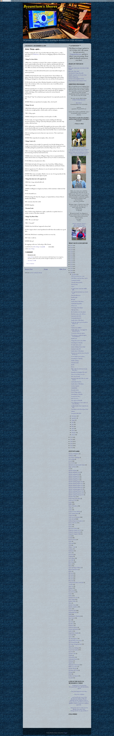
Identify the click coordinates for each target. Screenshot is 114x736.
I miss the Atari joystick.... (77, 282)
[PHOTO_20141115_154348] (79, 148)
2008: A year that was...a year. (78, 276)
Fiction (70, 526)
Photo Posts (71, 590)
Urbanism (71, 661)
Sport (70, 620)
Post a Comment (30, 263)
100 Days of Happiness (74, 453)
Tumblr (70, 655)
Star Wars (71, 623)
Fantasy (70, 524)
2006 (71, 439)
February (74, 432)
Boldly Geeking (74, 360)
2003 (71, 445)
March (73, 430)
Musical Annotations (73, 569)
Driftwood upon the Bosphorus (76, 521)
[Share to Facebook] (52, 246)
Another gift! (74, 297)
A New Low (74, 305)
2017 (71, 254)
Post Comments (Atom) (36, 272)
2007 (71, 437)
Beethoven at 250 (72, 500)
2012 (71, 264)
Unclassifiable (72, 657)
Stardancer (71, 625)
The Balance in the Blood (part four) (79, 409)
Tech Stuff (71, 635)
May (73, 426)
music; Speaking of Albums (75, 567)
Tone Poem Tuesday (73, 650)
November (74, 416)
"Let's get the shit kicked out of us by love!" (79, 292)
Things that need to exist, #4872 (78, 340)
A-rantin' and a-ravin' (76, 345)
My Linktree (79, 103)
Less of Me (71, 560)
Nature (70, 571)
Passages (70, 588)
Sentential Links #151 (76, 349)
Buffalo (70, 504)
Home (46, 269)
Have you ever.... (75, 398)
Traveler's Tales (72, 653)
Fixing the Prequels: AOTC (75, 530)
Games (70, 541)
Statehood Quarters (73, 627)
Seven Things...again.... (76, 392)
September (74, 418)
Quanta (73, 411)
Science (70, 608)
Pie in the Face (72, 592)
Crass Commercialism (73, 513)
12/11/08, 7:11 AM (32, 260)
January (73, 434)
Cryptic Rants (72, 515)
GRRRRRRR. (74, 388)
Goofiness (71, 549)
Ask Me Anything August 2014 (76, 489)
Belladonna (36, 54)
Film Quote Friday (73, 528)
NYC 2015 (71, 580)
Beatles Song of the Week (74, 498)
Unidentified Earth (73, 659)
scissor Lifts (30, 257)
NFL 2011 (71, 579)
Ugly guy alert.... (75, 310)
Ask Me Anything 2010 (74, 478)
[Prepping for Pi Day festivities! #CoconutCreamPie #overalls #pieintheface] (79, 687)
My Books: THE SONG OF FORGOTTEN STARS (79, 68)
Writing (70, 672)
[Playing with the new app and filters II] (79, 711)
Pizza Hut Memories (76, 295)
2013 (71, 262)
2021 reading (72, 459)
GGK (70, 545)
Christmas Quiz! (74, 362)
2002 (71, 447)
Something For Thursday (74, 616)
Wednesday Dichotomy (74, 665)
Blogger (65, 733)
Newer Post (29, 269)
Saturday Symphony (73, 607)
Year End (71, 678)
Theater (70, 646)
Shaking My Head (73, 612)
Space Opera (71, 618)
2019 (71, 250)
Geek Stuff (71, 543)
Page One (71, 586)
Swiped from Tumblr (73, 633)
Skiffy (70, 614)
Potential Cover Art (73, 597)
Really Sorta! (74, 338)
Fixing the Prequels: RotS (74, 532)
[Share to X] (51, 246)
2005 (71, 441)
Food (70, 536)
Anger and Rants (72, 467)
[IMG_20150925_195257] (79, 225)
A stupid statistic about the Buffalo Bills (79, 289)
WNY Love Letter (73, 666)
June (73, 424)
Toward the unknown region (78, 333)
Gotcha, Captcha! (75, 386)
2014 (71, 260)
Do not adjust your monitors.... (78, 356)
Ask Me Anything (73, 470)
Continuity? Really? (75, 280)
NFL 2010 (71, 577)
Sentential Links (72, 610)
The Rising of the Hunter (77, 308)
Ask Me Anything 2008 (74, 474)
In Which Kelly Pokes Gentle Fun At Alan (79, 406)
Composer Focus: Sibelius (74, 511)
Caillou (70, 508)
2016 (71, 256)
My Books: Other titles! (74, 71)
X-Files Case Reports (73, 676)
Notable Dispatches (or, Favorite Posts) (77, 75)
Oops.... (73, 286)
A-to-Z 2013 (72, 463)
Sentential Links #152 (76, 316)
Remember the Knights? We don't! (79, 372)
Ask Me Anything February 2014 (76, 495)
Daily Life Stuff (72, 519)
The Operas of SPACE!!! (76, 400)
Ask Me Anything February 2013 (76, 493)
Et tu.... (72, 367)
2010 (71, 268)
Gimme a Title (72, 547)
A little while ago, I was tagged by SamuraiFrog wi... (79, 330)
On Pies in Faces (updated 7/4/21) (76, 79)
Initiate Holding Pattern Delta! (78, 347)
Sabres (70, 603)
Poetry (70, 594)
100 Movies (71, 455)
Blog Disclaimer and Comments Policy (77, 80)
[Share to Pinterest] (53, 246)
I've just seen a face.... (76, 396)
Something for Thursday (77, 343)
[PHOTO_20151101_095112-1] (79, 223)
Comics (70, 509)
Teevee (70, 637)
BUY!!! (72, 365)
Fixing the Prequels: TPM (74, 534)
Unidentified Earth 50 (76, 382)
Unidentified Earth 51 (76, 318)
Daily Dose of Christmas (74, 517)
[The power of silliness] (78, 694)
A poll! (72, 325)
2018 (71, 252)
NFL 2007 (71, 573)
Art (69, 468)
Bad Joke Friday (72, 496)
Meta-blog (71, 562)
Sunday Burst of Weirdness (77, 301)
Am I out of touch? (75, 376)
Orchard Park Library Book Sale (76, 582)
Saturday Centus (72, 605)
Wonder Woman (72, 668)
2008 (71, 272)
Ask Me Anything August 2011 (76, 483)
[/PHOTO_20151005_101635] (79, 226)
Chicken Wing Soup (73, 77)
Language (71, 556)
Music (70, 566)
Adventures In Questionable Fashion (77, 465)
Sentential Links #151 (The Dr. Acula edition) (79, 379)
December (74, 274)
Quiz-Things (31, 249)
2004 (71, 443)
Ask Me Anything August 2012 (76, 485)
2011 (71, 266)
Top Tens (71, 651)
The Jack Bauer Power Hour (75, 640)
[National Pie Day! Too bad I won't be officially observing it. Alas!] (79, 709)
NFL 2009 (71, 575)
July (73, 422)
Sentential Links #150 (76, 413)
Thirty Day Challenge (74, 648)
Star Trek (71, 622)
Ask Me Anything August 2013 (76, 487)
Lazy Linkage (72, 558)
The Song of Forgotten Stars (75, 644)
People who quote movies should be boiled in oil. (79, 323)
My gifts (73, 299)
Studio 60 (71, 631)
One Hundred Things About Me (76, 73)
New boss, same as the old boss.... (78, 314)
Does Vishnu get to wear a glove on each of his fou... (79, 403)
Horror (70, 552)
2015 (71, 258)
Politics (70, 595)
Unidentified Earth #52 (76, 303)
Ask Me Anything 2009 (74, 476)
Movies (70, 564)
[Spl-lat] (79, 688)
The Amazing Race (73, 638)
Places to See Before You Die (78, 374)
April (73, 428)
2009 (71, 270)
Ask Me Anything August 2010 (76, 481)
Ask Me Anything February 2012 (76, 491)
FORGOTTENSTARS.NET (78, 100)
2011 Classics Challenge (74, 457)
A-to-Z (70, 461)
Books (70, 502)
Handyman (71, 551)
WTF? (70, 674)
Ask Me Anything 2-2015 (74, 472)
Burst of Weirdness (73, 506)
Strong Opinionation (73, 629)
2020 (71, 247)
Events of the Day (73, 523)
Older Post (62, 269)
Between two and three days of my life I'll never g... (80, 353)
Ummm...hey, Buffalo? (76, 328)
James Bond (71, 554)
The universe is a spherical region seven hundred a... (78, 336)
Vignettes (71, 663)
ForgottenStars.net (75, 54)
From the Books (75, 390)
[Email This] (49, 246)
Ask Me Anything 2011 (74, 480)
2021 (71, 245)
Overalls (70, 584)
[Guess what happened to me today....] (79, 691)
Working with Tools (73, 670)
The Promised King (73, 642)
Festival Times (74, 284)
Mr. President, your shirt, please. (78, 312)
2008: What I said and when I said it (79, 278)
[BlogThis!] (50, 246)
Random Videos (72, 601)
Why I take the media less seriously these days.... (79, 369)
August (73, 420)
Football (70, 537)
